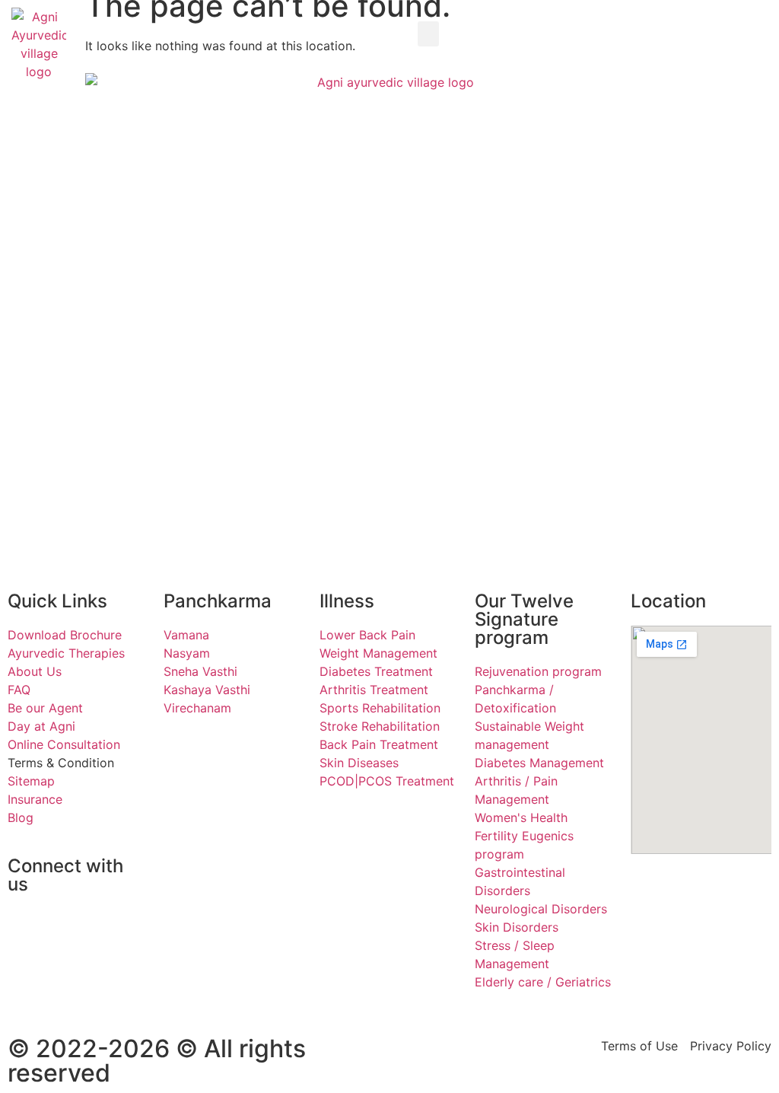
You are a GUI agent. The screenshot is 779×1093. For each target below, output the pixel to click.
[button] (428, 33)
